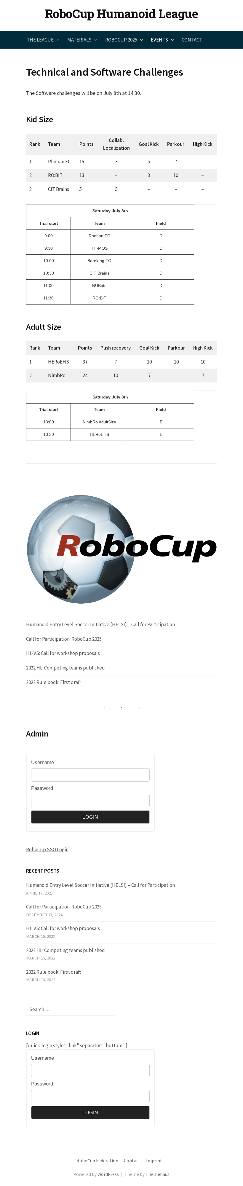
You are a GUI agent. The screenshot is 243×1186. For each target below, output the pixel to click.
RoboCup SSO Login (47, 849)
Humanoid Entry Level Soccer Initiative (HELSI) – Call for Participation (100, 624)
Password (42, 788)
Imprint (154, 1160)
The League (40, 39)
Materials (79, 39)
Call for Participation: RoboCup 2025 (64, 639)
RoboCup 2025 (121, 39)
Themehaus (158, 1174)
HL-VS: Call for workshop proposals (63, 653)
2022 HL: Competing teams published (65, 667)
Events (159, 39)
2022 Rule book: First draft (53, 682)
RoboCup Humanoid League (121, 13)
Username (42, 762)
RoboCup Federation (97, 1160)
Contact (192, 39)
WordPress (108, 1174)
